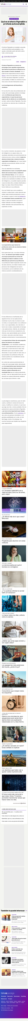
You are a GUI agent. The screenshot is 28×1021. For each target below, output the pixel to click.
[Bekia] (3, 1)
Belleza (16, 1)
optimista (20, 413)
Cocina (19, 1)
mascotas (3, 1002)
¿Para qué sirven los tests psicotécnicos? (19, 939)
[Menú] (26, 4)
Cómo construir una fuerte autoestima (17, 949)
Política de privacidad (12, 1005)
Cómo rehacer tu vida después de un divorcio (13, 815)
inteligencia (22, 196)
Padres (23, 1)
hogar (17, 1002)
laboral (3, 75)
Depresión (10, 996)
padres (19, 1001)
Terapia (14, 969)
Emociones (14, 926)
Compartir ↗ (23, 61)
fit (19, 1002)
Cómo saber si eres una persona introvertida (12, 821)
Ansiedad (14, 957)
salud (8, 1002)
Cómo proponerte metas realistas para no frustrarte (18, 917)
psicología (12, 1002)
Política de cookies (5, 1008)
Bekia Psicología (11, 16)
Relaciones (17, 16)
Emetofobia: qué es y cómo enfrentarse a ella (13, 818)
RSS (12, 1008)
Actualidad (8, 1)
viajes (22, 1002)
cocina (15, 1001)
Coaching (14, 914)
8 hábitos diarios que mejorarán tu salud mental (19, 972)
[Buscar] (23, 4)
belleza (11, 1001)
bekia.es (3, 1001)
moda (7, 1001)
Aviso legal (3, 1005)
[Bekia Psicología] (6, 4)
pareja (23, 1001)
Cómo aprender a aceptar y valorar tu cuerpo (19, 928)
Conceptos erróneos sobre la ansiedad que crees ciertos (18, 961)
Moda (12, 1)
